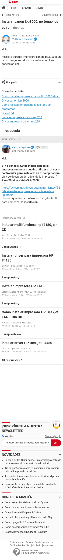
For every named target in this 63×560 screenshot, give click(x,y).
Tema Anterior (12, 14)
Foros (13, 7)
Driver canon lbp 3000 (15, 100)
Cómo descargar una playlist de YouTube (27, 527)
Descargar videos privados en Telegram (26, 532)
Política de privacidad (20, 545)
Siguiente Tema (49, 14)
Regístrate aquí (17, 542)
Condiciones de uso (44, 542)
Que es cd (8, 113)
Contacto (36, 545)
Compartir (11, 82)
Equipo (29, 542)
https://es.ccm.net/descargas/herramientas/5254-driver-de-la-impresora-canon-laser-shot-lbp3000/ (31, 191)
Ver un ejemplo (53, 436)
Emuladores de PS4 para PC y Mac (23, 512)
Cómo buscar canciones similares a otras (27, 507)
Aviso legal (48, 545)
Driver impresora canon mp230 (21, 121)
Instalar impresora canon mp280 (22, 117)
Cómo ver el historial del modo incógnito (26, 502)
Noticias (8, 436)
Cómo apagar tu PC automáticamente (25, 522)
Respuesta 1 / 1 (11, 139)
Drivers (39, 7)
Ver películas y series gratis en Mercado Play (28, 517)
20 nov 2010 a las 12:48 (23, 42)
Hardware (25, 7)
